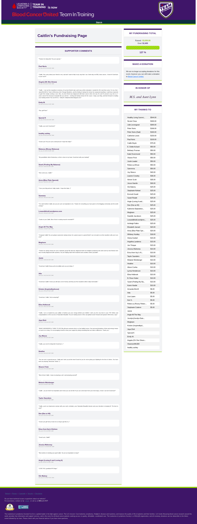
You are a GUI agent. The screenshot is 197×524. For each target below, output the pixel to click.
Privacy (14, 493)
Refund (7, 493)
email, (27, 501)
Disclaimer (38, 493)
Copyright (22, 493)
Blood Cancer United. (136, 76)
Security (30, 493)
